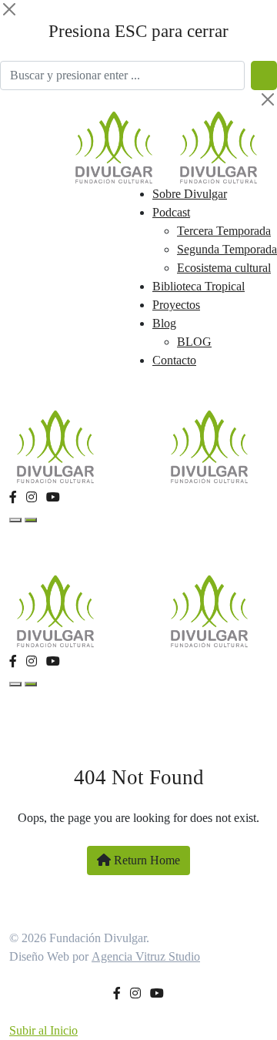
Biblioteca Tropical (198, 286)
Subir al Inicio (43, 1030)
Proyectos (176, 304)
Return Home (145, 860)
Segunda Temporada (227, 249)
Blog (164, 323)
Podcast (171, 212)
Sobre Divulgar (189, 193)
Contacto (174, 360)
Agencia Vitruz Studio (146, 956)
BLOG (194, 341)
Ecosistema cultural (224, 267)
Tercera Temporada (224, 230)
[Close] (9, 9)
